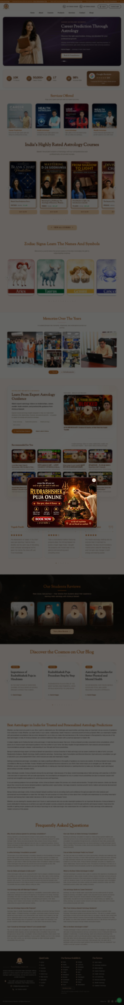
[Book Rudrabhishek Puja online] (62, 502)
